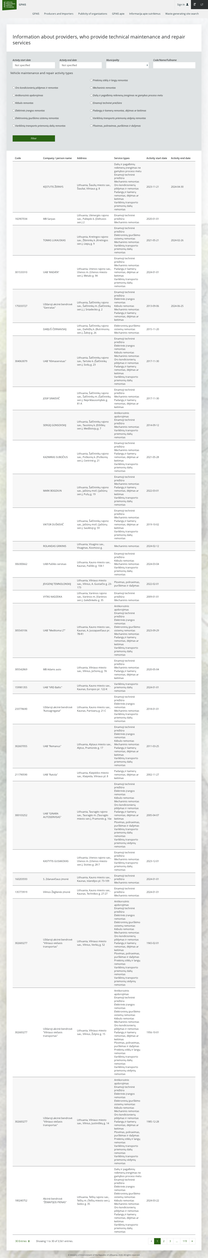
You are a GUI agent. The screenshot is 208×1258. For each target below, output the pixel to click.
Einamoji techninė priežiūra (107, 103)
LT (202, 4)
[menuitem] (36, 13)
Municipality (112, 60)
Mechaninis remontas (104, 87)
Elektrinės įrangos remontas (30, 110)
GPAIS (22, 4)
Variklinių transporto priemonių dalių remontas (40, 125)
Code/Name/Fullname (165, 60)
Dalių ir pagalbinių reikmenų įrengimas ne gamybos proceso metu (127, 95)
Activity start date (22, 60)
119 (185, 1241)
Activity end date (68, 60)
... (177, 1241)
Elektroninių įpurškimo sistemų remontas (37, 118)
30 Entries (21, 1241)
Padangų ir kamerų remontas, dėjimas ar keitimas (119, 110)
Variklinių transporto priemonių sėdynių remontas (119, 118)
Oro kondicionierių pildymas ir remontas (36, 87)
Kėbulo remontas (24, 103)
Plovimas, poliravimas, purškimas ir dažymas (116, 125)
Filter (34, 138)
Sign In (181, 4)
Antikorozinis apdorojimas (29, 95)
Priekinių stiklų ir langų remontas (110, 80)
